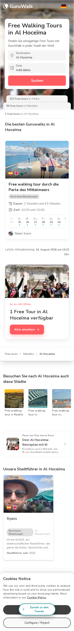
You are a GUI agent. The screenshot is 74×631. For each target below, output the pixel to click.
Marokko (28, 354)
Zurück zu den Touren (39, 609)
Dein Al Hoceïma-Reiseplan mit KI (36, 442)
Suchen (37, 80)
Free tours (11, 354)
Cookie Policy (36, 597)
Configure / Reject (37, 623)
